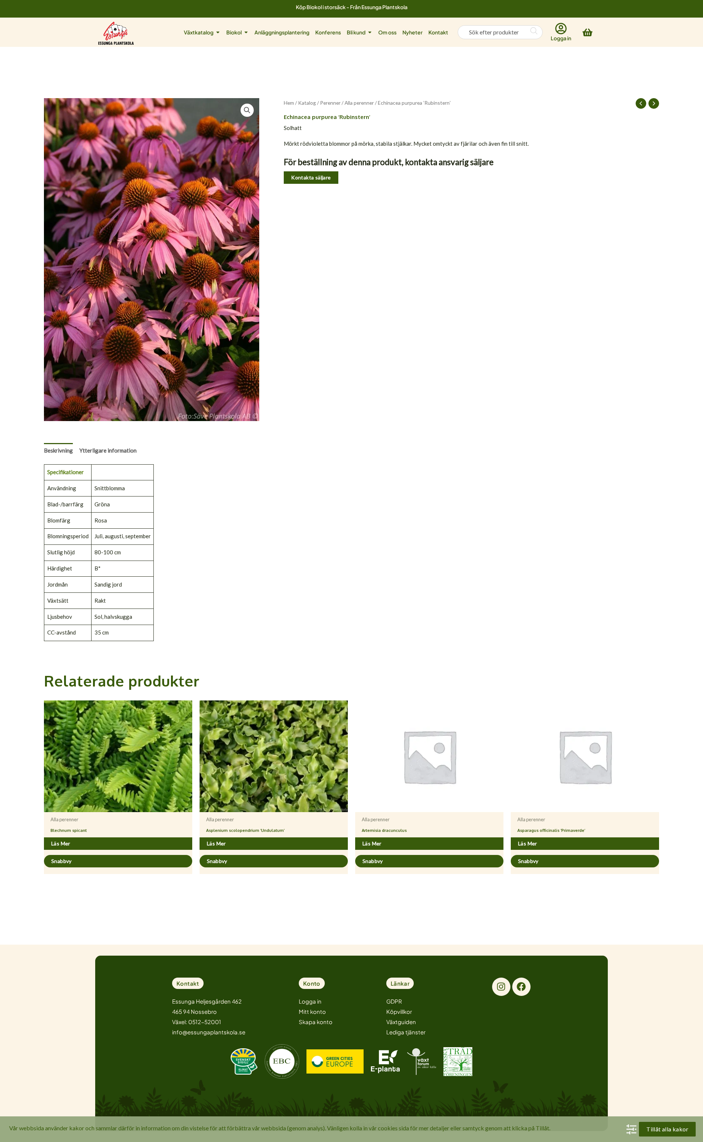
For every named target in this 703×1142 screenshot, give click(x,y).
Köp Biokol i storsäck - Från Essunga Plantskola (352, 7)
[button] (247, 110)
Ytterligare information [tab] (108, 450)
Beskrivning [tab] (58, 450)
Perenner (330, 103)
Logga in (561, 38)
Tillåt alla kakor (667, 1129)
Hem (289, 103)
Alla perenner (359, 103)
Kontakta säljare (311, 177)
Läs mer (60, 843)
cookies (388, 1127)
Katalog (307, 103)
